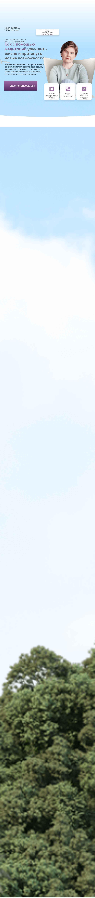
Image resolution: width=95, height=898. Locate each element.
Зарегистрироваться (22, 85)
